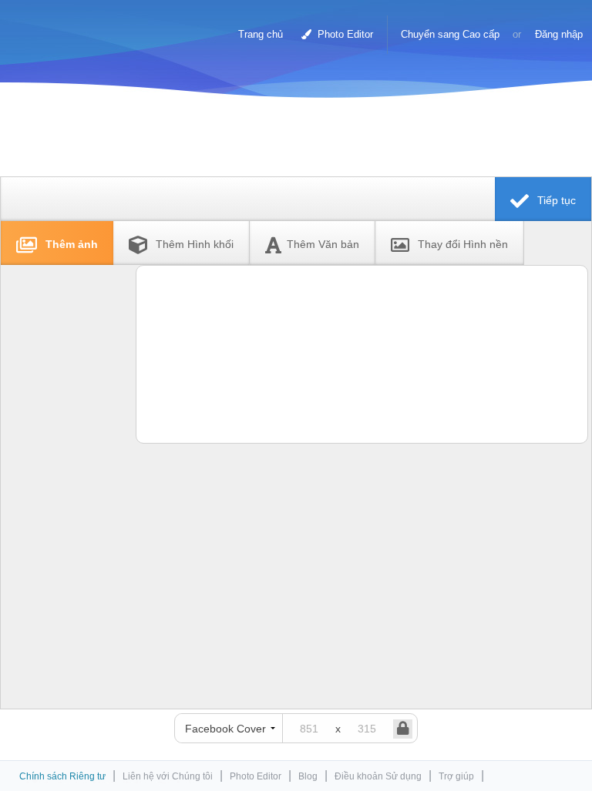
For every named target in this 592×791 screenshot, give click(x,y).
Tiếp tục (555, 200)
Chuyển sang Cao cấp (450, 34)
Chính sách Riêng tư (62, 776)
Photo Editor (343, 34)
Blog (308, 776)
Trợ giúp (456, 776)
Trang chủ (260, 34)
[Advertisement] (292, 140)
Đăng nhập (559, 34)
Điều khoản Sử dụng (378, 776)
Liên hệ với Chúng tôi (168, 776)
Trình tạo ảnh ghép (76, 27)
